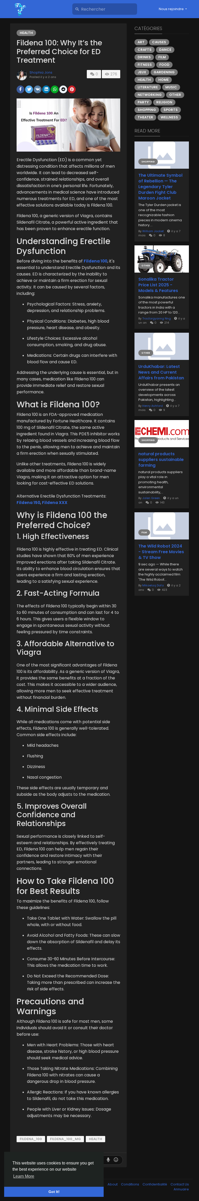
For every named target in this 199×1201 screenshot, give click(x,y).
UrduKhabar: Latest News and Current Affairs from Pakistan (161, 372)
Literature (148, 87)
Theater (145, 117)
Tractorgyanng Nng (156, 318)
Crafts (145, 49)
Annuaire (181, 1189)
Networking (150, 94)
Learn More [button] (23, 1176)
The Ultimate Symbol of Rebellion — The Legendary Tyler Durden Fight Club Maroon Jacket (160, 187)
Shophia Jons (41, 72)
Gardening (164, 72)
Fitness (145, 64)
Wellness (169, 117)
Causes (159, 42)
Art (141, 42)
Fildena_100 (31, 1138)
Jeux (142, 72)
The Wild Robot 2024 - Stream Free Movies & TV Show (161, 551)
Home (163, 79)
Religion (164, 102)
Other (175, 94)
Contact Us (179, 1184)
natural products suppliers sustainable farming (161, 459)
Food (164, 64)
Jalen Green (151, 498)
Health (26, 32)
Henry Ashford (152, 406)
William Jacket (153, 231)
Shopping (147, 109)
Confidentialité (155, 1184)
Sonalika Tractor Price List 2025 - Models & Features (158, 285)
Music (171, 87)
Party (143, 102)
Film (162, 57)
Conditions (130, 1184)
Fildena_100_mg (65, 1138)
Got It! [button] (54, 1192)
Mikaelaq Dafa (153, 585)
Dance (165, 49)
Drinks (144, 57)
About (113, 1184)
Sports (171, 109)
